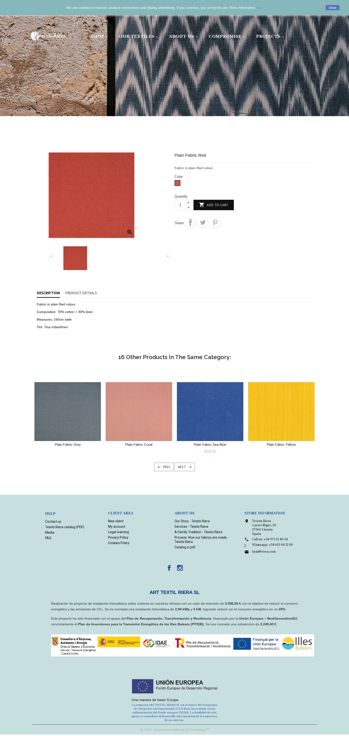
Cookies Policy (118, 543)
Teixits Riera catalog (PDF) (64, 527)
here (259, 7)
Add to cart (213, 205)
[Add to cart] (63, 436)
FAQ (48, 538)
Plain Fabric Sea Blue (210, 444)
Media (49, 532)
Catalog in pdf (184, 547)
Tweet (203, 222)
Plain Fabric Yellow (281, 444)
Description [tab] (48, 292)
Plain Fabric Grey (68, 444)
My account (116, 526)
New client (115, 521)
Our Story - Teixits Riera (192, 521)
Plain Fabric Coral (138, 444)
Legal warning (118, 532)
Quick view (72, 436)
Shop (100, 36)
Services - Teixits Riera (191, 526)
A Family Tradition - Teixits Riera (198, 532)
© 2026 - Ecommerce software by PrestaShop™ (174, 729)
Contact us (53, 521)
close (332, 7)
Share (190, 222)
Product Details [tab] (81, 292)
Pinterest (215, 222)
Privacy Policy (118, 537)
